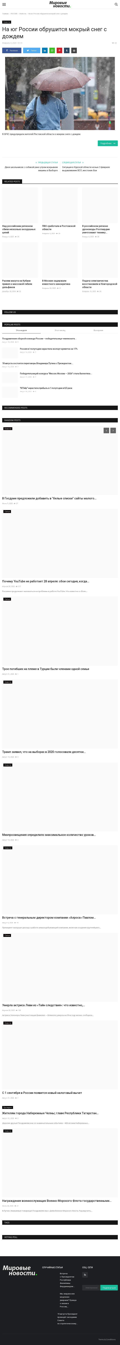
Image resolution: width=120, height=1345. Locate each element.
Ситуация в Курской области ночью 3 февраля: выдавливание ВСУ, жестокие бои (86, 169)
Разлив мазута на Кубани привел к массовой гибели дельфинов (17, 284)
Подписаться (109, 1287)
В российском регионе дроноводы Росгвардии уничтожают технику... (96, 229)
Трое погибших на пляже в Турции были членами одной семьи (45, 669)
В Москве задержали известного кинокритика (56, 282)
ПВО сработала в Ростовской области (58, 228)
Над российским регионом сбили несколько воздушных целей (18, 229)
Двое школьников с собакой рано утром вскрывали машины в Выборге (31, 169)
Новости (22, 13)
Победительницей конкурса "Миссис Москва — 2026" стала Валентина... (56, 373)
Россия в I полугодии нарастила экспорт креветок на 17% (49, 349)
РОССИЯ (14, 13)
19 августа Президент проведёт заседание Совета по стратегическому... (67, 1319)
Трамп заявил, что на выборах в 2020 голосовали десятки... (44, 752)
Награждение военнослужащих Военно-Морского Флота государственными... (57, 1201)
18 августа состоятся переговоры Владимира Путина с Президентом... (37, 363)
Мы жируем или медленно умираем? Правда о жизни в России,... (68, 1300)
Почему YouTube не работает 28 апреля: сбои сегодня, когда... (45, 581)
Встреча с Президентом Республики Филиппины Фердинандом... (67, 1280)
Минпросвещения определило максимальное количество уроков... (49, 835)
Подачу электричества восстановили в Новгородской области (99, 284)
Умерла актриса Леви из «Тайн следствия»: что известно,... (43, 1005)
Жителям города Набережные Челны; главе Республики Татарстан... (50, 1113)
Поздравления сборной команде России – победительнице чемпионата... (39, 338)
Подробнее (106, 143)
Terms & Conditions (107, 1339)
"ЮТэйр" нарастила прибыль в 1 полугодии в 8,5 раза (46, 388)
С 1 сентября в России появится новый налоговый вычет (42, 1093)
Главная (5, 13)
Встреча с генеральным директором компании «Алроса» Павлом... (49, 917)
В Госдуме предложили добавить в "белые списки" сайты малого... (49, 498)
